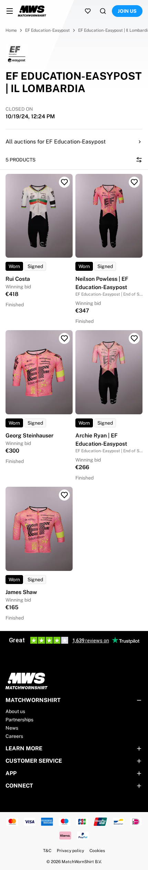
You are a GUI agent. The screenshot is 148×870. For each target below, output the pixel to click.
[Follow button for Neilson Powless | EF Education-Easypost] (134, 182)
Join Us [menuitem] (127, 11)
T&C (47, 850)
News (12, 728)
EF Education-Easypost (47, 30)
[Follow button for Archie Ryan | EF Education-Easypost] (134, 338)
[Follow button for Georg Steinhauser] (64, 338)
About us (15, 711)
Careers (14, 736)
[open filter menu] (139, 159)
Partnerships (19, 719)
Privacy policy (70, 850)
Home (11, 30)
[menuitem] (10, 11)
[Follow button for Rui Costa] (64, 182)
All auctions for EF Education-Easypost (56, 141)
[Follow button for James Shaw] (64, 495)
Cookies (97, 850)
